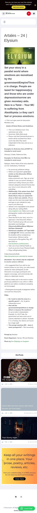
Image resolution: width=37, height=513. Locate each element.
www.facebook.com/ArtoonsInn (19, 243)
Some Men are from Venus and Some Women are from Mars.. (17, 407)
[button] (4, 14)
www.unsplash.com (15, 211)
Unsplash (26, 341)
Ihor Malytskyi (15, 341)
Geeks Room (18, 510)
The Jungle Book (9, 380)
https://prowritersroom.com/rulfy (14, 256)
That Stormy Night (9, 438)
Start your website (18, 7)
